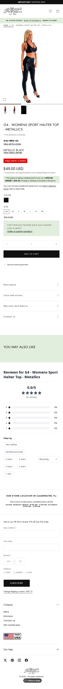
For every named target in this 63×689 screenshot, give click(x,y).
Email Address (10, 528)
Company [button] (8, 604)
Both (30, 572)
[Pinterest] (12, 660)
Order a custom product (19, 231)
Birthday (7, 555)
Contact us (9, 316)
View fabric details (13, 152)
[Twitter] (5, 660)
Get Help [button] (8, 649)
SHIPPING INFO (38, 2)
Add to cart (31, 254)
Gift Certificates (12, 625)
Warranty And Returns (16, 306)
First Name (8, 541)
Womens (19, 572)
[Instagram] (19, 660)
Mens (8, 572)
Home (6, 25)
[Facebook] (26, 660)
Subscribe (16, 583)
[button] (50, 11)
